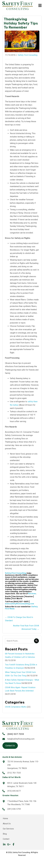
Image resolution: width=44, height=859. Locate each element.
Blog (5, 834)
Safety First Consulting (27, 55)
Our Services (8, 829)
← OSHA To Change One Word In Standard (19, 619)
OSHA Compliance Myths (16, 707)
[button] (4, 844)
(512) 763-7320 (14, 773)
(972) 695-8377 (14, 791)
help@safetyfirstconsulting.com (20, 739)
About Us (7, 823)
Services (32, 593)
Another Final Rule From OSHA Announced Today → (26, 627)
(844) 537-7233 (15, 734)
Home (5, 818)
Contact (6, 839)
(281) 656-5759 (14, 809)
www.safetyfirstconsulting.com (19, 604)
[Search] (36, 640)
